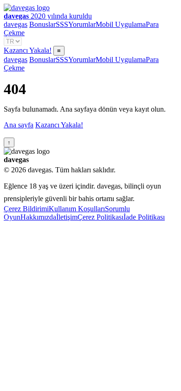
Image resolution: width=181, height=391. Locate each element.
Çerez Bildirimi (26, 209)
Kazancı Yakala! (28, 50)
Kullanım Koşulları (77, 209)
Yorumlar (82, 24)
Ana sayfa (18, 125)
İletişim (67, 217)
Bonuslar (42, 24)
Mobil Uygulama (121, 24)
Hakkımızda (38, 217)
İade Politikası (144, 217)
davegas (15, 24)
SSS (62, 24)
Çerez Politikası (100, 217)
